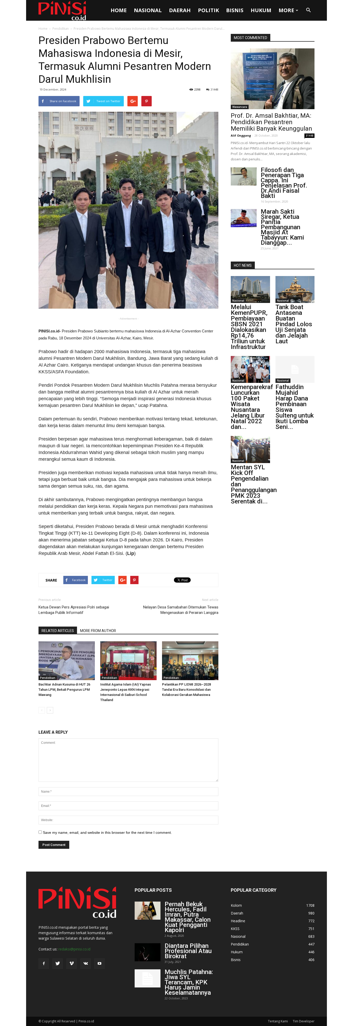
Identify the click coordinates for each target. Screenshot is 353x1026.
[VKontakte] (85, 963)
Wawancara (239, 107)
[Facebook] (44, 963)
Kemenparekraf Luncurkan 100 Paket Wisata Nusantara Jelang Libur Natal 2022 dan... (252, 406)
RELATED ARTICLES (58, 631)
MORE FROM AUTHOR (98, 631)
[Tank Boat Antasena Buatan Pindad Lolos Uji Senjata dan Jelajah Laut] (295, 289)
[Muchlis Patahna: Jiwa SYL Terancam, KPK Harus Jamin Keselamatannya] (147, 978)
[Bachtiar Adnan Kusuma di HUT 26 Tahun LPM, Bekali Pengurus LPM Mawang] (67, 660)
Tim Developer (303, 1021)
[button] (308, 10)
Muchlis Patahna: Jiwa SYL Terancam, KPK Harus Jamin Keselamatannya (189, 982)
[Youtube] (99, 963)
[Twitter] (57, 963)
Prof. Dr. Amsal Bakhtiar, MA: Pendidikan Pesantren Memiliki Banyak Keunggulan (271, 122)
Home (119, 10)
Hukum (261, 10)
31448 (214, 89)
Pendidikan (60, 28)
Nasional (148, 10)
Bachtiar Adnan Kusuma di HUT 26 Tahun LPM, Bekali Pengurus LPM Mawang (64, 689)
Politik (208, 10)
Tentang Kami (278, 1021)
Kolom (236, 905)
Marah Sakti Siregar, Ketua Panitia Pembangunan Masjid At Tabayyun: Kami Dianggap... (282, 227)
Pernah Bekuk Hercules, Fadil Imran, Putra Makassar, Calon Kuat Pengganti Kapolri (188, 917)
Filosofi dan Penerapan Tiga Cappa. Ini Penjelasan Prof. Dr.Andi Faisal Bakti (284, 182)
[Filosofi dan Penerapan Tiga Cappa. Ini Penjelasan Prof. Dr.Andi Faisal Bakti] (244, 176)
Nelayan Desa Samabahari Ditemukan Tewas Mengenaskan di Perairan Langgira (180, 610)
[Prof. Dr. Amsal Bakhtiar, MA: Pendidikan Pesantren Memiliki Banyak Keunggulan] (272, 78)
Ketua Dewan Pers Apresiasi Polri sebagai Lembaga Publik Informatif (74, 610)
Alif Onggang (241, 135)
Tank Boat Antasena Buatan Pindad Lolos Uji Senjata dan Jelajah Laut (293, 324)
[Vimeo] (71, 963)
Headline (238, 920)
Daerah (180, 10)
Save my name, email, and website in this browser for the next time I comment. (107, 832)
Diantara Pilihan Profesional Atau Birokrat (188, 951)
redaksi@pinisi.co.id (74, 949)
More (286, 10)
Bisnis (234, 10)
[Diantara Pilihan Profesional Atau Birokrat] (147, 952)
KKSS (235, 928)
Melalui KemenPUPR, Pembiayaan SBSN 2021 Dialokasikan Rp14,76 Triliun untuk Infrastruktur (249, 327)
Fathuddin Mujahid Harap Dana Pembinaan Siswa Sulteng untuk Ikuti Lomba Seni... (294, 406)
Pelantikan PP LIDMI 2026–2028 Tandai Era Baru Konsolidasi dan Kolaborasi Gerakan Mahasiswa (186, 689)
